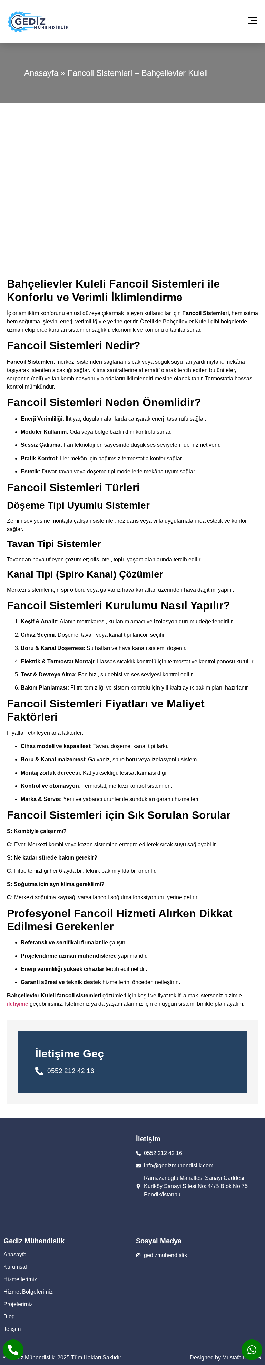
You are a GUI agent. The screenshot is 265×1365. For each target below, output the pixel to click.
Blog (9, 1316)
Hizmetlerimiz (20, 1279)
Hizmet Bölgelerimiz (28, 1292)
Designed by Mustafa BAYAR (226, 1358)
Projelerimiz (18, 1304)
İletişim (12, 1329)
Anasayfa (41, 73)
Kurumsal (15, 1267)
